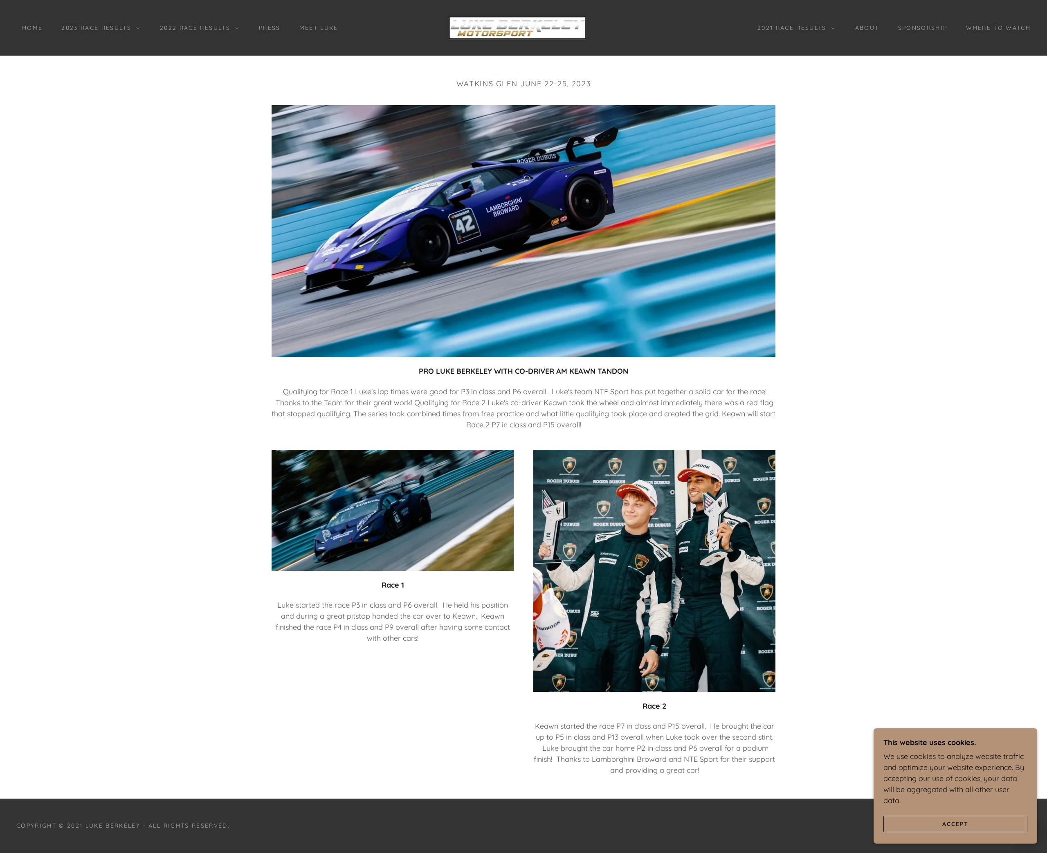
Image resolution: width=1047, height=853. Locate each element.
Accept (955, 823)
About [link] (867, 27)
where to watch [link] (998, 27)
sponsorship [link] (923, 27)
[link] (523, 27)
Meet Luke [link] (318, 27)
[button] (98, 28)
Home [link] (32, 27)
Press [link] (270, 27)
